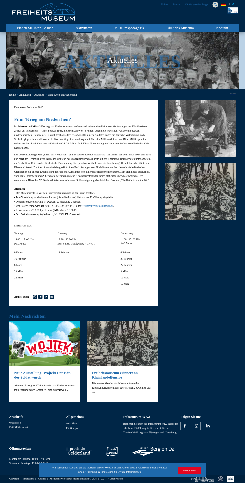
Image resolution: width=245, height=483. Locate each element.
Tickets (164, 4)
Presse (176, 4)
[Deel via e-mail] (52, 296)
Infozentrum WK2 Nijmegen (163, 423)
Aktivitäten (84, 28)
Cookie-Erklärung (87, 471)
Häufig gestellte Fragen (197, 4)
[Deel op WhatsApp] (35, 296)
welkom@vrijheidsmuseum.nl (97, 205)
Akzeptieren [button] (189, 470)
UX (102, 479)
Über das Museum (180, 28)
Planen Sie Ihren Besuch (35, 28)
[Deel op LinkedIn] (46, 296)
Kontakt (222, 28)
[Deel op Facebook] (40, 296)
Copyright (14, 479)
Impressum (107, 471)
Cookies (42, 479)
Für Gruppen (72, 428)
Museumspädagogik (129, 28)
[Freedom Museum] (48, 10)
